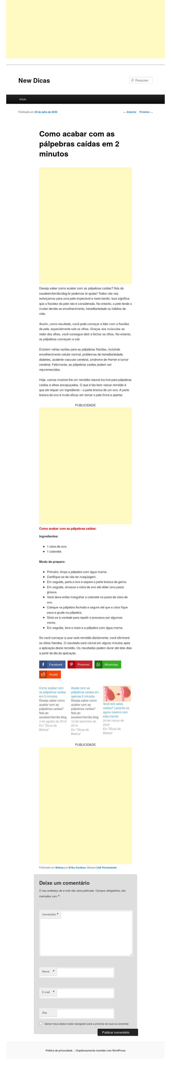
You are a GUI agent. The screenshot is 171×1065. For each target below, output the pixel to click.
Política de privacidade (59, 1050)
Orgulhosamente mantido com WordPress (101, 1050)
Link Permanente (106, 867)
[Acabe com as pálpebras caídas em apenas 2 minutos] (87, 711)
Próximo (146, 112)
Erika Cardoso (77, 867)
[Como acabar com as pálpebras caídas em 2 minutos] (55, 709)
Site (44, 1013)
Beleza (59, 867)
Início (22, 99)
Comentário (50, 914)
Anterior (129, 112)
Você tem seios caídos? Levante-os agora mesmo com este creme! (116, 710)
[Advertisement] (85, 29)
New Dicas (34, 80)
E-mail (48, 992)
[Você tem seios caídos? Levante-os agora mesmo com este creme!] (117, 694)
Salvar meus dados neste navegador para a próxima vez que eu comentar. (87, 1023)
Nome (48, 971)
